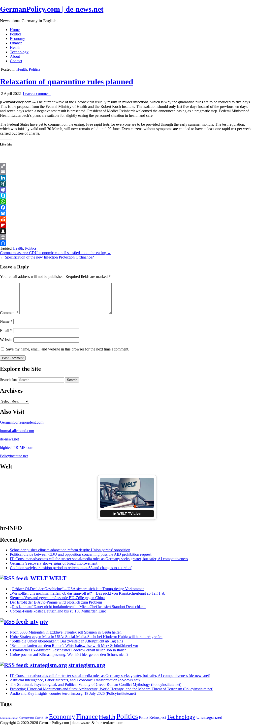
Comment (9, 313)
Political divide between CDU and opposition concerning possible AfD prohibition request (80, 554)
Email (6, 330)
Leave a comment (37, 93)
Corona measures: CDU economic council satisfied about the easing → (55, 253)
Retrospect (157, 717)
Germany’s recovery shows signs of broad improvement (53, 563)
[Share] (127, 243)
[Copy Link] (127, 166)
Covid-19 (41, 718)
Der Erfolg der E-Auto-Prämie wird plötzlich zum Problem (56, 602)
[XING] (127, 184)
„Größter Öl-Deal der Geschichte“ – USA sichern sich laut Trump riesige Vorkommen (77, 589)
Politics (15, 34)
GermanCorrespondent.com (21, 422)
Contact (16, 61)
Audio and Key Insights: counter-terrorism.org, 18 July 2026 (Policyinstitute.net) (73, 693)
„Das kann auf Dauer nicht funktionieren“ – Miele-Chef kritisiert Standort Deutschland (78, 607)
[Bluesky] (127, 213)
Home (15, 30)
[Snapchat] (127, 231)
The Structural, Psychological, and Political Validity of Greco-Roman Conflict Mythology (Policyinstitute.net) (95, 684)
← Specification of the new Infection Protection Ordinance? (47, 257)
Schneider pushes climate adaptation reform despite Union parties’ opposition (70, 550)
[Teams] (127, 190)
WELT (57, 578)
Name (6, 321)
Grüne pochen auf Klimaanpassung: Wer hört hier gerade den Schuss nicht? (69, 654)
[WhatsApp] (127, 201)
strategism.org (86, 665)
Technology (19, 52)
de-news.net (9, 439)
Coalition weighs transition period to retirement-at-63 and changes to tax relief (70, 568)
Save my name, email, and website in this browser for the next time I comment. (67, 349)
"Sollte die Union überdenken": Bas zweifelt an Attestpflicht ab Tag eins (66, 641)
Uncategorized (209, 717)
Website (6, 340)
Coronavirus (26, 718)
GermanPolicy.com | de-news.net (51, 9)
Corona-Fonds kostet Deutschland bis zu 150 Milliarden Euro (58, 611)
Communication (9, 718)
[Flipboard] (127, 225)
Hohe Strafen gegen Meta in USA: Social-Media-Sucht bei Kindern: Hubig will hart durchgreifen (86, 637)
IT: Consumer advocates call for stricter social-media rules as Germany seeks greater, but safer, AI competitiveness (99, 559)
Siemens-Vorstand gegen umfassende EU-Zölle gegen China (57, 598)
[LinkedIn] (127, 178)
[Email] (127, 172)
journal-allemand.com (17, 431)
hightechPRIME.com (16, 447)
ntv (44, 621)
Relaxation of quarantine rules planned (66, 81)
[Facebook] (127, 207)
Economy (17, 38)
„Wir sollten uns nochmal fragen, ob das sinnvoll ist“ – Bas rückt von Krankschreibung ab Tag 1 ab (87, 593)
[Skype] (127, 196)
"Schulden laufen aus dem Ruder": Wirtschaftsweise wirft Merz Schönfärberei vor (74, 645)
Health (15, 47)
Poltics (143, 718)
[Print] (127, 237)
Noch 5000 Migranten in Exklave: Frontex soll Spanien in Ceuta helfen (66, 632)
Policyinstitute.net (14, 456)
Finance (16, 43)
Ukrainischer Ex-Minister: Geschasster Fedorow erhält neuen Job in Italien (68, 650)
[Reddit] (127, 219)
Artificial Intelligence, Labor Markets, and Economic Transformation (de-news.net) (75, 680)
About (15, 56)
